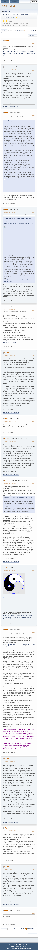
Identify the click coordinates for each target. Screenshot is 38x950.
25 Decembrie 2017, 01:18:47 (9, 632)
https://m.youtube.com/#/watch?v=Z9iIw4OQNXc (18, 224)
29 (23, 30)
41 (2, 32)
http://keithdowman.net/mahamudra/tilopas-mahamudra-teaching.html (15, 341)
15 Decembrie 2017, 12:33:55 (9, 309)
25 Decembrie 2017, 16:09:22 (9, 761)
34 (33, 30)
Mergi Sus (4, 929)
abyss (6, 112)
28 (21, 30)
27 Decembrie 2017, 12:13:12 (9, 913)
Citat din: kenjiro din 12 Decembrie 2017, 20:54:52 (18, 218)
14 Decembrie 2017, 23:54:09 (9, 212)
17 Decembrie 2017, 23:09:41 (9, 355)
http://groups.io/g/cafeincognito (11, 106)
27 (19, 30)
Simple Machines (23, 946)
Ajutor (10, 944)
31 (28, 30)
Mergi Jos (4, 30)
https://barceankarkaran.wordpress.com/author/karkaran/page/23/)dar (19, 645)
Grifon (6, 67)
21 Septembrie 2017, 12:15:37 (11, 69)
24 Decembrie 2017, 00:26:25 (9, 483)
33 (32, 30)
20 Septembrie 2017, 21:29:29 (9, 43)
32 (30, 30)
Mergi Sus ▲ (26, 944)
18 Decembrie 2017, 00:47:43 (9, 421)
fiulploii (7, 40)
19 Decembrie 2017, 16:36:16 (9, 441)
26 (17, 30)
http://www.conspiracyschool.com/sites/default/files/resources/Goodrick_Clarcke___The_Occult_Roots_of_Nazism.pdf (19, 53)
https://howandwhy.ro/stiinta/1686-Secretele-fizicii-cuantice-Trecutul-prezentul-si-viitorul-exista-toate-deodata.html (17, 617)
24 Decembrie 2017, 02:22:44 (9, 570)
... (16, 30)
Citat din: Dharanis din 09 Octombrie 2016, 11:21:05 (18, 497)
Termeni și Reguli (17, 944)
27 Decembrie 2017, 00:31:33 (9, 869)
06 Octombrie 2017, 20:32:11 (9, 115)
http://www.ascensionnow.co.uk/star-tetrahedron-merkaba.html (19, 281)
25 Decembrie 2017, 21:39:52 (9, 830)
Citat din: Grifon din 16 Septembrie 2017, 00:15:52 (18, 121)
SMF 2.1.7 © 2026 (15, 946)
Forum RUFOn (8, 5)
